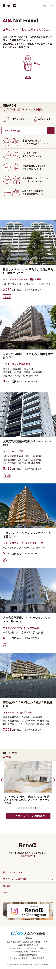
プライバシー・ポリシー (37, 948)
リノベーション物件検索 (14, 879)
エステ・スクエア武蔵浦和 (16, 364)
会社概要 (28, 938)
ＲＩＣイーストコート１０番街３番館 (22, 279)
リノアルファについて (13, 872)
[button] (1, 780)
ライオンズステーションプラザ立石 (21, 627)
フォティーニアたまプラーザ (17, 712)
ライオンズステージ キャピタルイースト (24, 543)
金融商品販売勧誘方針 (28, 955)
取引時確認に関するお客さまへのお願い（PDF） (28, 942)
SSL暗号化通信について (28, 945)
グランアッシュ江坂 (13, 451)
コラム (6, 892)
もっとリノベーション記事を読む (28, 816)
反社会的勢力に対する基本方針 (26, 951)
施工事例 (7, 886)
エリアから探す (17, 119)
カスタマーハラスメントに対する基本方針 (28, 958)
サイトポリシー (15, 948)
